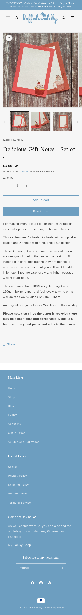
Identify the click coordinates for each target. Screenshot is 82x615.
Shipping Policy (18, 484)
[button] (8, 18)
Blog (11, 405)
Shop (11, 397)
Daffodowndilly (34, 607)
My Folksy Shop (19, 545)
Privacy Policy (17, 475)
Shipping (24, 171)
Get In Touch (16, 432)
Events (12, 414)
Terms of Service (19, 502)
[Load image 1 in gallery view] (19, 121)
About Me (14, 423)
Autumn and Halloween (24, 441)
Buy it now (41, 211)
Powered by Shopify (54, 607)
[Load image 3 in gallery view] (62, 121)
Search (13, 466)
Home (12, 388)
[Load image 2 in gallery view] (41, 121)
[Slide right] (77, 122)
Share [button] (11, 344)
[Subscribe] (62, 568)
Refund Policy (17, 493)
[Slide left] (4, 122)
